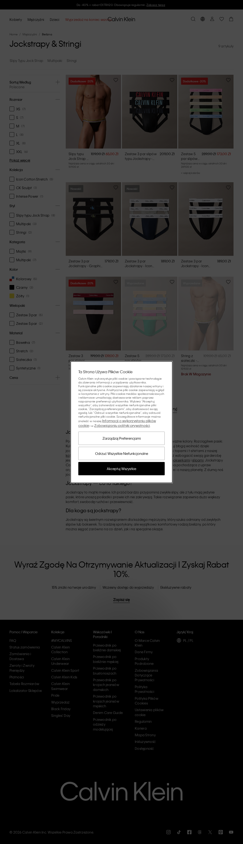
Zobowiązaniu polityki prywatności (122, 425)
